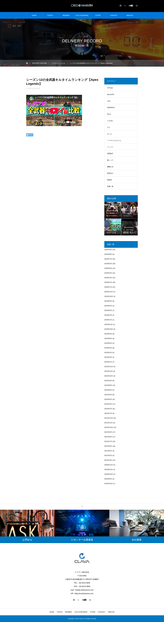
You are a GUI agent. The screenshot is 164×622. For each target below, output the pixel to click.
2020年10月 (108, 474)
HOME (34, 15)
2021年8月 (108, 437)
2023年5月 (108, 348)
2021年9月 (108, 432)
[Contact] (137, 5)
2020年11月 (108, 469)
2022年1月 (108, 413)
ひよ (108, 127)
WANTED (130, 15)
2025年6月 (108, 263)
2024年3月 (108, 315)
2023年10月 (108, 329)
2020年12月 (108, 465)
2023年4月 (108, 352)
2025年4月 (108, 273)
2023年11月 (108, 324)
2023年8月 (108, 338)
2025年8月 (108, 254)
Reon (109, 114)
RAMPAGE (111, 107)
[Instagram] (120, 5)
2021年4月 (108, 455)
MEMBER (66, 15)
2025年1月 (108, 287)
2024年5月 (108, 310)
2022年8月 (108, 385)
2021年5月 (108, 451)
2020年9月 (108, 479)
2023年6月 (108, 343)
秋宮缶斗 (110, 173)
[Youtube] (130, 5)
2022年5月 (108, 395)
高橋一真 (110, 186)
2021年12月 (108, 418)
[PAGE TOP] (82, 506)
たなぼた (110, 121)
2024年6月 (108, 306)
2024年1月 (108, 320)
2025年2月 (108, 282)
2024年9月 (108, 301)
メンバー (110, 147)
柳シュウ (110, 160)
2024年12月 (108, 292)
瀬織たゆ (110, 167)
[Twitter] (125, 5)
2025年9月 (108, 249)
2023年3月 (108, 357)
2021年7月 (108, 441)
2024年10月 (108, 296)
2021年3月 (108, 460)
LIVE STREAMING (81, 15)
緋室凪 (109, 180)
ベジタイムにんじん (33, 88)
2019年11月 (108, 483)
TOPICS (50, 15)
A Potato (110, 88)
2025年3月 (108, 278)
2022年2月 (108, 409)
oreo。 (109, 101)
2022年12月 (108, 366)
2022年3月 (108, 404)
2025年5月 (108, 268)
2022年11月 (108, 371)
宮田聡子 (110, 153)
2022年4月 (108, 399)
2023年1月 (108, 362)
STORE (98, 15)
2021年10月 (108, 427)
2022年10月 (108, 376)
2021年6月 (108, 446)
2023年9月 (108, 334)
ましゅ (109, 134)
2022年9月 (108, 380)
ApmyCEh (110, 94)
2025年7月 (108, 259)
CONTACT (114, 15)
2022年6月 (108, 390)
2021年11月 (108, 423)
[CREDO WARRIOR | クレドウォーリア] (82, 5)
